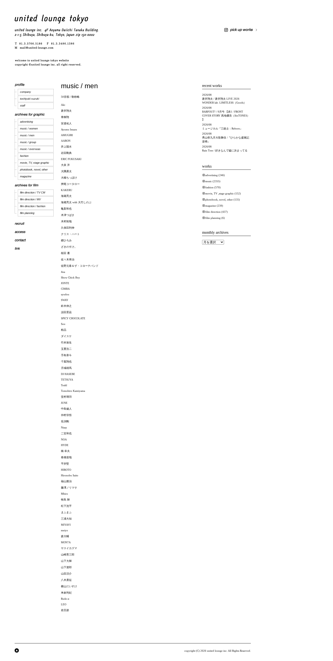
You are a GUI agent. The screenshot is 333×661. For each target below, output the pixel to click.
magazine (25, 176)
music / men (27, 135)
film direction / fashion (32, 206)
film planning (27, 213)
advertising (26, 121)
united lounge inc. (217, 650)
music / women (29, 128)
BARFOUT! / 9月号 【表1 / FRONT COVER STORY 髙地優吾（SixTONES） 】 (226, 115)
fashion (24, 155)
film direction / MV (30, 199)
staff (22, 105)
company (25, 91)
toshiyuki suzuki (29, 98)
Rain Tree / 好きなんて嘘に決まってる (224, 150)
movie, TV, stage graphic (34, 162)
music (208, 181)
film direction (213, 211)
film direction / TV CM (32, 192)
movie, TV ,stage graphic (219, 193)
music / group (28, 142)
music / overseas (30, 149)
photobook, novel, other (34, 169)
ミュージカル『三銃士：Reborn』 (222, 128)
